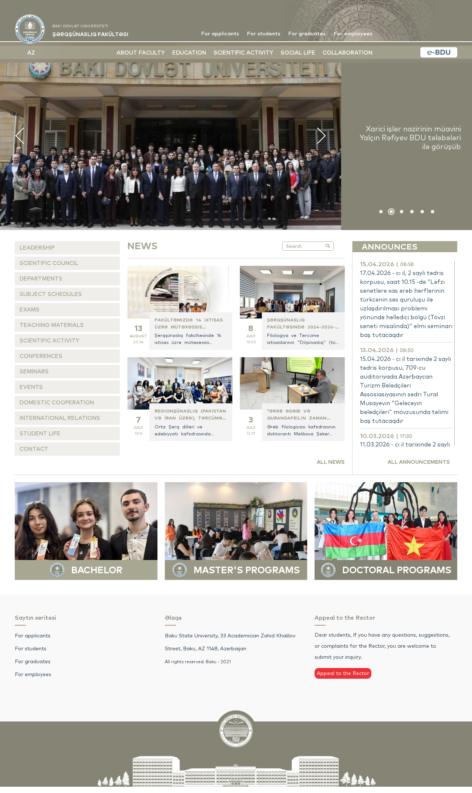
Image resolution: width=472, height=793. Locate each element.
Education (189, 52)
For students (263, 33)
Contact (34, 448)
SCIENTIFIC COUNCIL (49, 263)
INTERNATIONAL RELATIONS (60, 417)
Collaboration (347, 52)
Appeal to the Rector (343, 673)
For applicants (220, 33)
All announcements (419, 462)
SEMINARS (34, 371)
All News (331, 462)
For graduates (307, 33)
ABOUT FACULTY (141, 52)
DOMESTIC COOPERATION (57, 402)
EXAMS (29, 309)
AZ (31, 52)
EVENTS (31, 386)
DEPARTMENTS (41, 278)
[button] (380, 211)
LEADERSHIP (37, 247)
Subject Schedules (51, 294)
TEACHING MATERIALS (52, 324)
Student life (40, 433)
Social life (298, 52)
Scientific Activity (243, 52)
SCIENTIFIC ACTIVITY (49, 340)
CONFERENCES (41, 355)
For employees (353, 33)
